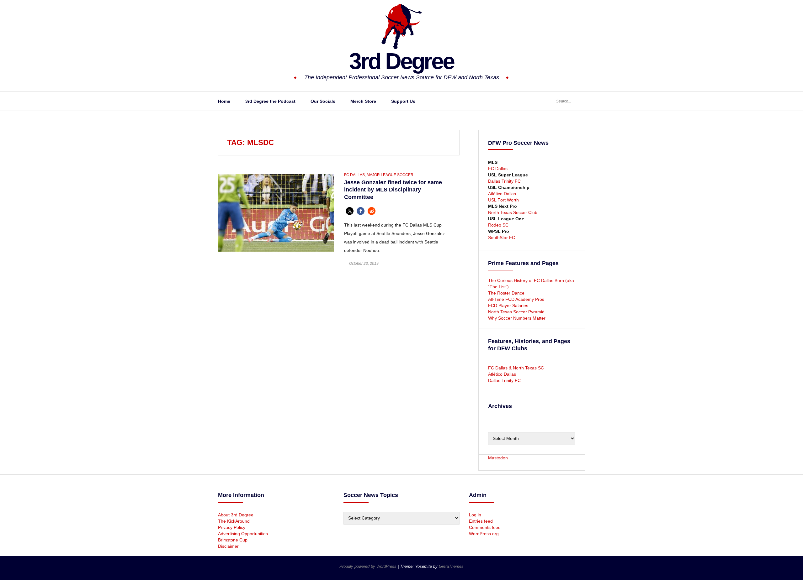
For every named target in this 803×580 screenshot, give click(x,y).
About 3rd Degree (235, 514)
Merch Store (363, 101)
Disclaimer (228, 546)
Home (224, 101)
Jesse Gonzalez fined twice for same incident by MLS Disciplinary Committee (393, 189)
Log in (475, 514)
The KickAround (234, 521)
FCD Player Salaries (508, 305)
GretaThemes (451, 566)
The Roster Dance (507, 292)
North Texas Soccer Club (512, 212)
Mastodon (498, 457)
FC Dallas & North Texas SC (516, 367)
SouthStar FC (501, 237)
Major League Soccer (390, 175)
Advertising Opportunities (243, 533)
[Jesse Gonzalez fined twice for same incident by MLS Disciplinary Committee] (276, 212)
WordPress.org (484, 533)
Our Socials (323, 101)
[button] (350, 211)
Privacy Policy (231, 527)
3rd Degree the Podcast (270, 101)
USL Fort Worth (503, 199)
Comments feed (485, 527)
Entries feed (481, 521)
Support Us (403, 101)
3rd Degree (401, 61)
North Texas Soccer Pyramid (516, 311)
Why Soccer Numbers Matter (516, 318)
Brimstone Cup (232, 539)
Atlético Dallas (502, 193)
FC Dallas (354, 175)
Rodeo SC (498, 224)
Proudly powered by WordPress (368, 566)
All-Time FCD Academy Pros (516, 299)
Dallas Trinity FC (504, 181)
